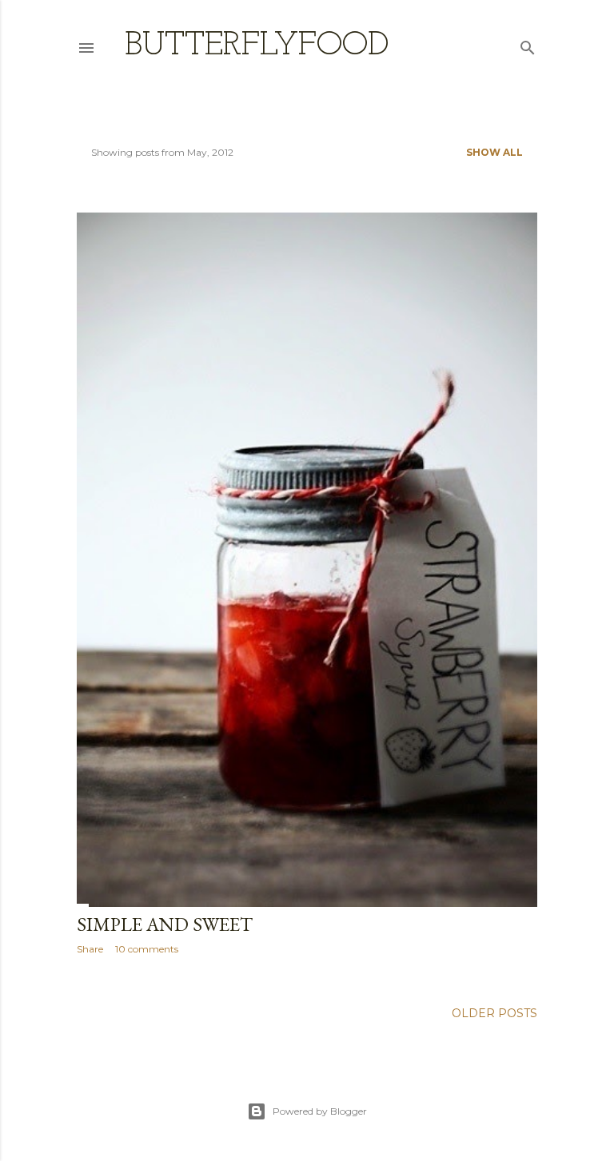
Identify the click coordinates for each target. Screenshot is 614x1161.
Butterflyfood (257, 46)
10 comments (146, 949)
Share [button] (90, 949)
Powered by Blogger (320, 1111)
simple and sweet (165, 924)
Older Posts (494, 1013)
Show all (494, 152)
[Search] (527, 44)
